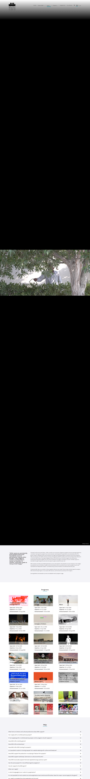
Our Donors (69, 5)
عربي (80, 5)
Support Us (62, 5)
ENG (77, 5)
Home (34, 5)
